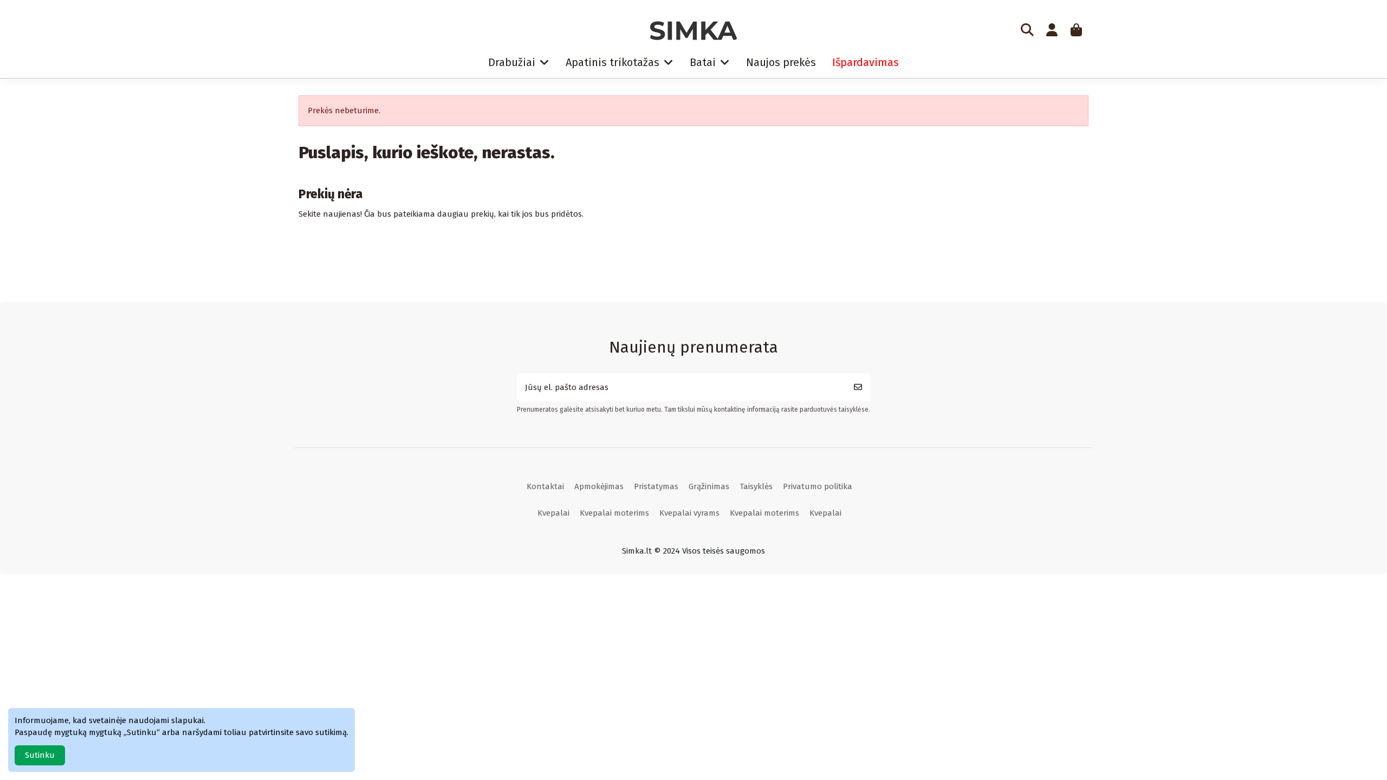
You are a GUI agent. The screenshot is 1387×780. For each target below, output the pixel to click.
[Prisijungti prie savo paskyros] (1052, 30)
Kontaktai (545, 486)
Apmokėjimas (599, 486)
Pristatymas (656, 486)
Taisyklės (756, 486)
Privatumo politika (817, 486)
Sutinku (40, 755)
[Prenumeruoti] (858, 387)
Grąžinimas (709, 486)
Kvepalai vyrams (689, 513)
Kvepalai (553, 513)
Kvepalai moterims (614, 513)
